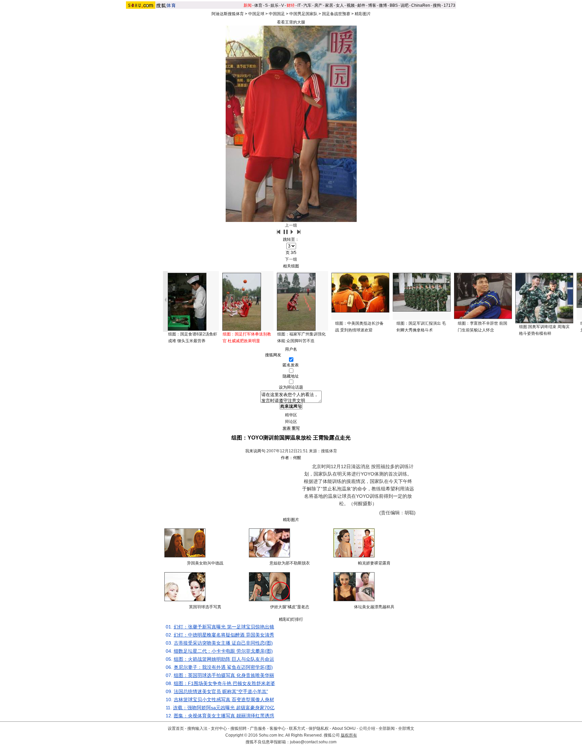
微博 (383, 5)
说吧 (404, 5)
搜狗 (437, 5)
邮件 (361, 5)
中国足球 (256, 13)
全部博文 (406, 728)
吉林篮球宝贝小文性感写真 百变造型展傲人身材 (224, 699)
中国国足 (277, 13)
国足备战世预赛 (336, 13)
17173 (449, 5)
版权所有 (349, 735)
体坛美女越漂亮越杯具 (374, 607)
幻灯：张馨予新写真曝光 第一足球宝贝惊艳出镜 (224, 626)
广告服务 (258, 728)
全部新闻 (387, 728)
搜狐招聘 (238, 728)
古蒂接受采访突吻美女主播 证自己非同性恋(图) (223, 643)
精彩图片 (363, 13)
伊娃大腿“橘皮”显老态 (289, 607)
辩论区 (291, 421)
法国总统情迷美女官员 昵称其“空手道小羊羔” (221, 691)
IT (299, 5)
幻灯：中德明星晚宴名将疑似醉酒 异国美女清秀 (224, 635)
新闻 (248, 5)
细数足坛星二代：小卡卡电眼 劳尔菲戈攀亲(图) (223, 651)
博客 (372, 5)
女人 (340, 5)
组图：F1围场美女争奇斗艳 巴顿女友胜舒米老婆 (224, 683)
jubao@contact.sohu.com (313, 742)
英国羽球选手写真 (205, 607)
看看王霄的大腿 (291, 22)
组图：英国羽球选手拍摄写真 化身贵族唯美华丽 (224, 675)
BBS (394, 5)
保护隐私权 (319, 728)
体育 (258, 5)
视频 (351, 5)
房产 (318, 5)
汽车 (307, 5)
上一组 (291, 225)
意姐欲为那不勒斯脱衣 (289, 563)
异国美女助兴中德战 (205, 563)
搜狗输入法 (197, 728)
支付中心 (219, 728)
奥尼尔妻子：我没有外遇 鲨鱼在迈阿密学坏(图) (223, 667)
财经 (291, 5)
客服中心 (277, 728)
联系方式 (297, 728)
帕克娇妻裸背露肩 (374, 563)
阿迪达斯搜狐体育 (228, 13)
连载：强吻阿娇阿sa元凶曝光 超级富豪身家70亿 (223, 707)
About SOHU (344, 728)
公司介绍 (367, 728)
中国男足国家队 (303, 13)
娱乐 (274, 5)
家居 (329, 5)
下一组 (291, 259)
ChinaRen (420, 5)
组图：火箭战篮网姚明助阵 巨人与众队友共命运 (224, 659)
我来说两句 (255, 451)
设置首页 (176, 728)
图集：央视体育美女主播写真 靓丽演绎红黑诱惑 (224, 715)
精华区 (291, 415)
